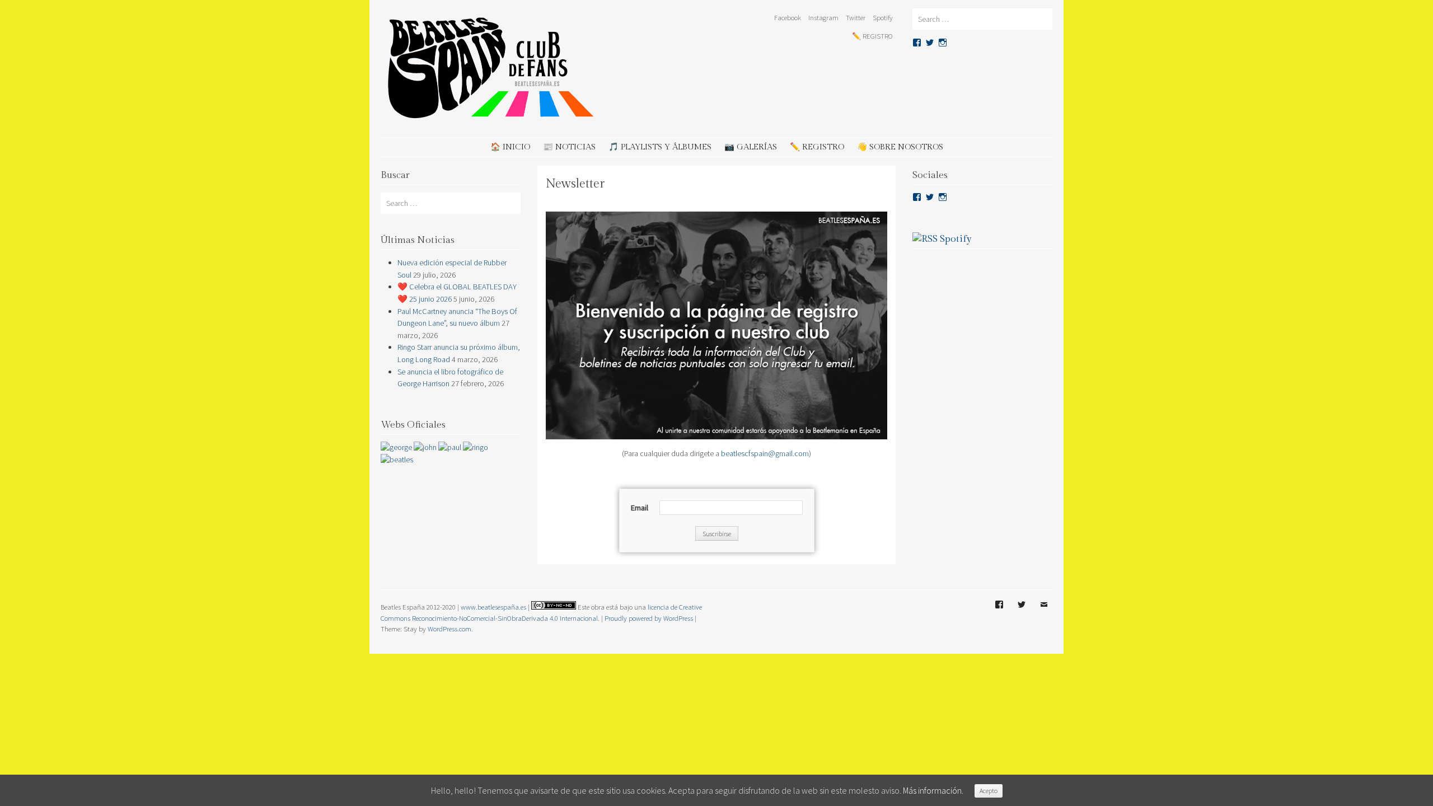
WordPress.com (449, 628)
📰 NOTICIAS (569, 147)
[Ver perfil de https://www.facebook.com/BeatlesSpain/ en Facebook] (916, 197)
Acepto (989, 790)
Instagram (823, 17)
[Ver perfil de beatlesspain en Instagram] (942, 42)
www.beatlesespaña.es (493, 606)
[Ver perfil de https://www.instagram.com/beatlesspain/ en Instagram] (942, 197)
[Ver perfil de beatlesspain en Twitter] (929, 42)
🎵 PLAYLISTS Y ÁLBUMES (659, 147)
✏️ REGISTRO (872, 35)
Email (1044, 613)
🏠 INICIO (510, 147)
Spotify (883, 17)
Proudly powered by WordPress (649, 617)
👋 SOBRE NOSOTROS (900, 147)
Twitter (855, 17)
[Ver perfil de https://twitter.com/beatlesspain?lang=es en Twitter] (929, 197)
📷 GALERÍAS (750, 147)
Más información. (933, 790)
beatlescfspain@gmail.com (765, 453)
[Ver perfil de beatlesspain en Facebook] (916, 42)
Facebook (787, 17)
